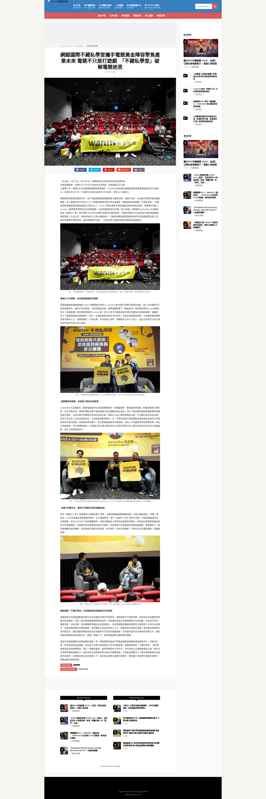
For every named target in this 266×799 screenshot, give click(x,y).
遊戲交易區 (105, 6)
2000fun (198, 82)
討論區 (118, 6)
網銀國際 (76, 665)
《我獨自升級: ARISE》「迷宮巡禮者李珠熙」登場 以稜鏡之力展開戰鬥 (205, 225)
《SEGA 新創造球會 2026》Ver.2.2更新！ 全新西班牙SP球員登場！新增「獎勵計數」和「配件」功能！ (88, 720)
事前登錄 (125, 15)
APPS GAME (193, 42)
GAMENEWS (76, 711)
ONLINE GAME (83, 669)
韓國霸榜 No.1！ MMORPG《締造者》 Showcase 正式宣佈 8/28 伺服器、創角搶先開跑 (88, 735)
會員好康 (161, 15)
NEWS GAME (76, 753)
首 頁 (77, 6)
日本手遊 (113, 15)
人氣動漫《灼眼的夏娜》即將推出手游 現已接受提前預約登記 (205, 76)
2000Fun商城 (152, 6)
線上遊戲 (149, 15)
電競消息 (137, 15)
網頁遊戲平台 (133, 6)
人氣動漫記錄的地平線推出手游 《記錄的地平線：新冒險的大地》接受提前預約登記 (205, 119)
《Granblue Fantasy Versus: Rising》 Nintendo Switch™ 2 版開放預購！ (205, 210)
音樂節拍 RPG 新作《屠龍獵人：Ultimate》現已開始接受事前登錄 (205, 104)
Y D (114, 72)
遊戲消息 (90, 6)
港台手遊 (102, 15)
